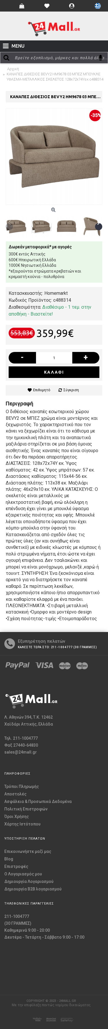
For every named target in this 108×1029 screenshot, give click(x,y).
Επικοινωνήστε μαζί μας (27, 851)
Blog (8, 859)
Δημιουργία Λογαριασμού (29, 881)
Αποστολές (15, 794)
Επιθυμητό (41, 390)
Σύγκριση (71, 390)
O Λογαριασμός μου (23, 874)
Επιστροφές (16, 866)
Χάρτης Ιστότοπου (22, 824)
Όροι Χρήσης (16, 816)
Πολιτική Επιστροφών (26, 809)
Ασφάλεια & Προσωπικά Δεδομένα (38, 801)
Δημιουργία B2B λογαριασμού (33, 889)
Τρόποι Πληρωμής (21, 786)
